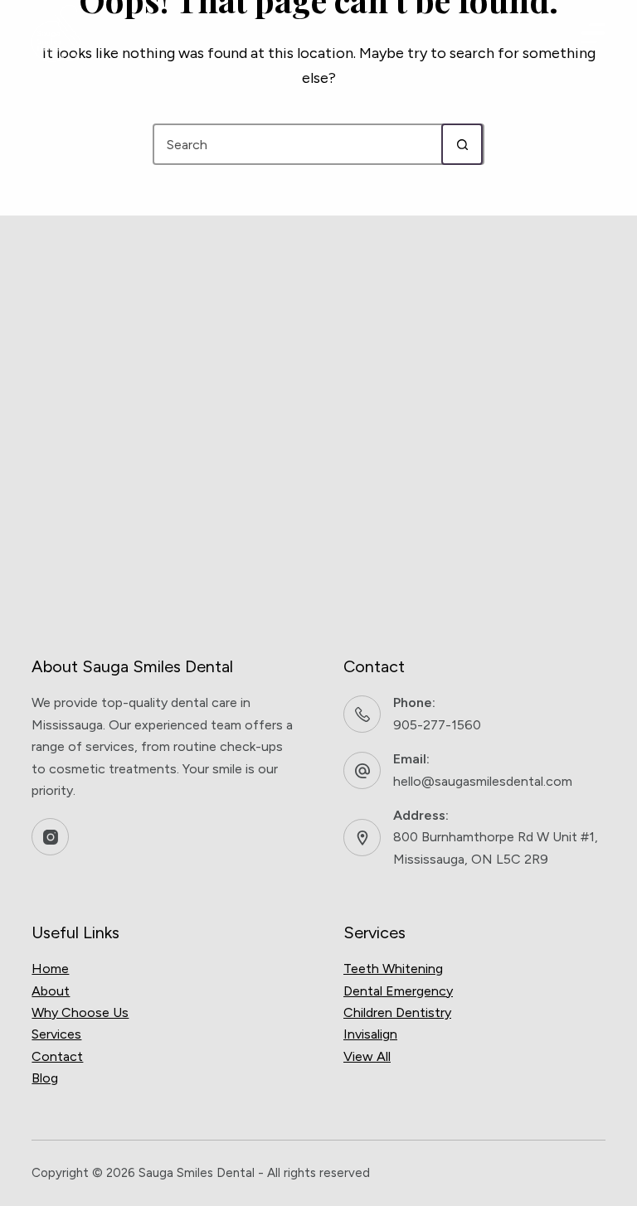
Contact (57, 1056)
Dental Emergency (398, 991)
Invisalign (370, 1034)
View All (367, 1056)
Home (50, 968)
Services (56, 1034)
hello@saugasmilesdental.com (482, 781)
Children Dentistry (397, 1012)
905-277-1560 (437, 725)
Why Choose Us (80, 1012)
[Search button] (462, 144)
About (51, 991)
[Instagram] (50, 836)
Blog (45, 1078)
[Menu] (593, 33)
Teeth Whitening (393, 968)
